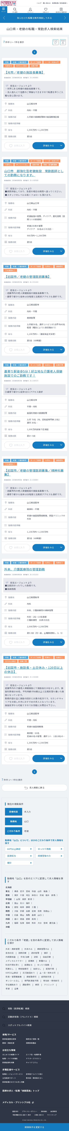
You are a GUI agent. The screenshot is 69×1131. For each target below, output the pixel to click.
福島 (45, 891)
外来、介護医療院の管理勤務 (24, 569)
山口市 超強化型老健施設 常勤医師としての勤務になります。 (34, 173)
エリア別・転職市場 (33, 1054)
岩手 (22, 891)
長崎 (28, 922)
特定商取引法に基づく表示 (22, 1115)
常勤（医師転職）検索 (19, 1008)
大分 (40, 922)
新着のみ (43, 960)
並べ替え (55, 41)
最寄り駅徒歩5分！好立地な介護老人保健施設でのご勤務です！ (33, 373)
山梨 (18, 899)
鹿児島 (52, 922)
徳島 (22, 919)
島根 (34, 915)
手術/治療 (24, 956)
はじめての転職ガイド (10, 1054)
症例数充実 (46, 976)
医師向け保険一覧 (32, 1039)
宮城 (28, 891)
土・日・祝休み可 (48, 972)
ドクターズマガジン (33, 1058)
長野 (24, 899)
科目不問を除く (13, 964)
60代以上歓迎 (14, 848)
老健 (8, 988)
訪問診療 (22, 952)
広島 (16, 915)
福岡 (16, 922)
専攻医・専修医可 (51, 980)
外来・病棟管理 (13, 948)
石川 (22, 903)
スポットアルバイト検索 (20, 1025)
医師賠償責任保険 (9, 1039)
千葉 (22, 895)
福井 (28, 903)
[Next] (65, 17)
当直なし (37, 968)
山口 (40, 915)
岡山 (22, 915)
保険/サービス (9, 1034)
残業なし (10, 968)
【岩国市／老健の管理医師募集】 (27, 276)
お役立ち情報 (8, 1050)
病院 (37, 984)
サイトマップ (51, 1115)
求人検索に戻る (37, 787)
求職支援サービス (11, 1069)
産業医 (31, 960)
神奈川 (35, 895)
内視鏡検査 (11, 956)
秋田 (34, 891)
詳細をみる (48, 145)
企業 (16, 988)
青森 (16, 891)
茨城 (42, 895)
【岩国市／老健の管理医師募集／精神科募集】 (34, 472)
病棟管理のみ (44, 855)
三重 (34, 907)
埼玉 (28, 895)
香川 (16, 919)
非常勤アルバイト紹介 (34, 1074)
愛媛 (28, 919)
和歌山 (46, 911)
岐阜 (22, 907)
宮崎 (45, 922)
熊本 (34, 922)
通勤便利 (26, 984)
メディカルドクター (15, 960)
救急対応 (10, 952)
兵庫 (28, 911)
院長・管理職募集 (14, 976)
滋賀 (34, 911)
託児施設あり (29, 972)
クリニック (49, 984)
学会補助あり (12, 984)
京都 (22, 911)
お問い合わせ (39, 1115)
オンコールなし (13, 980)
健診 (9, 862)
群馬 (53, 895)
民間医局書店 (31, 1043)
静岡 (28, 907)
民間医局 (9, 3)
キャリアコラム (32, 1062)
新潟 (30, 899)
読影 (36, 956)
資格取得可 (31, 976)
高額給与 (11, 855)
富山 (16, 903)
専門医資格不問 (31, 980)
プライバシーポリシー (29, 1111)
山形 (40, 891)
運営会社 (15, 1111)
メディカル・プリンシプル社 (16, 1102)
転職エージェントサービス (12, 1074)
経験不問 (50, 968)
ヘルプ (39, 3)
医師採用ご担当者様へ (59, 3)
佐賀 (22, 922)
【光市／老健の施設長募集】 (24, 72)
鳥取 (28, 915)
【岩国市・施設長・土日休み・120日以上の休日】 (33, 669)
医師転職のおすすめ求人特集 (13, 1082)
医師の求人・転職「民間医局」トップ (20, 1090)
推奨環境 (54, 1111)
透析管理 (35, 952)
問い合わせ (47, 3)
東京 (16, 895)
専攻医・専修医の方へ (34, 1078)
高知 (34, 919)
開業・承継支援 (8, 1043)
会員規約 (44, 1111)
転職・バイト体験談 (10, 1058)
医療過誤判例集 (8, 1062)
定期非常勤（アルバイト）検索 (23, 1016)
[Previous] (4, 17)
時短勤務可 (23, 968)
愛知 (16, 907)
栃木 (48, 895)
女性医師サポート (9, 1078)
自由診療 (47, 956)
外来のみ (28, 948)
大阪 (16, 911)
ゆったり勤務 (44, 848)
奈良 (40, 911)
